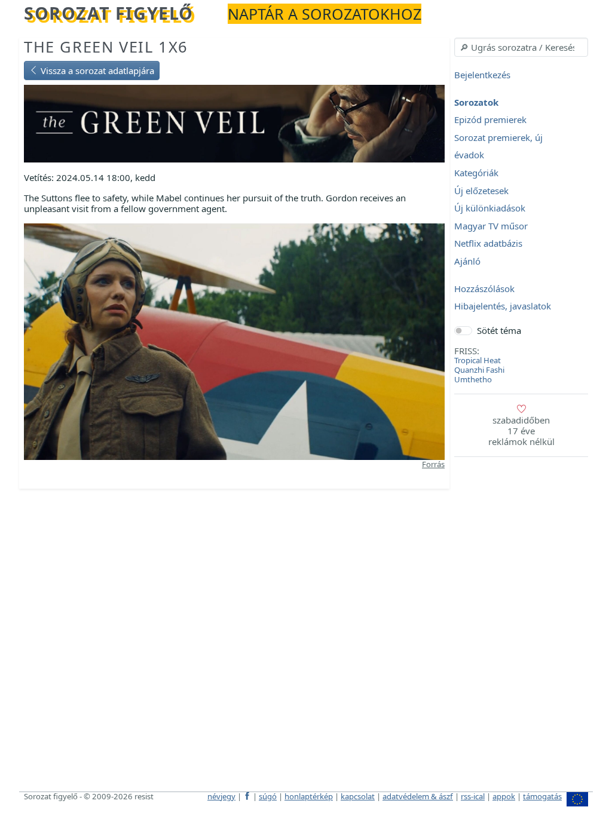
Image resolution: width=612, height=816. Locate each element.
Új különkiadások (489, 208)
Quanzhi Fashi (479, 369)
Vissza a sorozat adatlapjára (96, 70)
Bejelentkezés (482, 75)
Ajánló (467, 261)
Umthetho (473, 379)
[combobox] (521, 47)
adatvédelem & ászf (417, 796)
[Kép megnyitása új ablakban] (234, 340)
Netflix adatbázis (488, 244)
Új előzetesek (481, 191)
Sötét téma (499, 330)
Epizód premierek (490, 120)
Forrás (433, 464)
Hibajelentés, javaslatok (502, 306)
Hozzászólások (484, 289)
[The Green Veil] (234, 122)
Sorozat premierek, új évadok (498, 146)
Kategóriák (476, 173)
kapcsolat (358, 796)
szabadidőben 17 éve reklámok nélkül (521, 430)
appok (503, 796)
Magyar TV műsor (491, 226)
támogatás (542, 796)
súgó (268, 796)
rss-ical (473, 796)
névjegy (221, 796)
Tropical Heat (477, 360)
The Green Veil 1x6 (106, 46)
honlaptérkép (308, 796)
